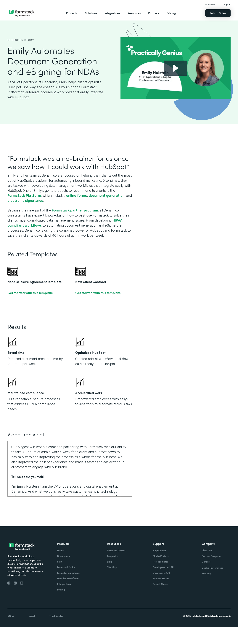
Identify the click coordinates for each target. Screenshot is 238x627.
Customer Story (20, 40)
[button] (71, 13)
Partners (153, 13)
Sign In (227, 4)
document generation (107, 196)
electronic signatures (25, 201)
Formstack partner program (75, 210)
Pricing (171, 13)
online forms (76, 196)
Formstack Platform (24, 196)
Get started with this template (30, 292)
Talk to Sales (218, 13)
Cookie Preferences (212, 567)
